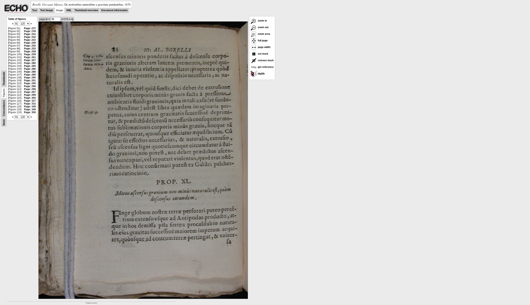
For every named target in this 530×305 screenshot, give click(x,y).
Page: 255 (30, 48)
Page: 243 (30, 39)
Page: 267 (30, 60)
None (3, 122)
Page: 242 (30, 37)
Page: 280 (30, 63)
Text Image (46, 10)
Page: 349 (30, 106)
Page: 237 (30, 28)
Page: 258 (30, 51)
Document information (114, 10)
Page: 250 (30, 45)
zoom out (263, 27)
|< (47, 19)
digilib (261, 73)
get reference (265, 67)
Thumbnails (3, 78)
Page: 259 (30, 54)
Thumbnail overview (86, 10)
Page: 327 (30, 100)
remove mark (265, 60)
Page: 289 (30, 74)
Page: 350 (30, 112)
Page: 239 (30, 31)
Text (34, 10)
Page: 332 (30, 103)
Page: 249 (30, 42)
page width (263, 47)
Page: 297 (30, 92)
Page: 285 (30, 66)
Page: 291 (30, 80)
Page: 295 (30, 83)
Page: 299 (30, 95)
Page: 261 (30, 57)
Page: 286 (30, 68)
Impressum (91, 303)
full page (262, 40)
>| (72, 19)
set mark (262, 53)
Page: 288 (30, 71)
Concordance (3, 108)
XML (68, 10)
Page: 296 (30, 86)
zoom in (262, 20)
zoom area (263, 33)
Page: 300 (30, 97)
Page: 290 (30, 77)
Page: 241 (30, 34)
